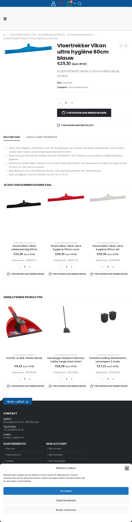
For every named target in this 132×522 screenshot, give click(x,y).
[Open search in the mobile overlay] (79, 3)
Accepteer (66, 490)
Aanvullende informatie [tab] (41, 137)
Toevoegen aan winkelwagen (86, 112)
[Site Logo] (116, 18)
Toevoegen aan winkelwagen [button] (27, 273)
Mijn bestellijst (56, 454)
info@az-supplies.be (13, 437)
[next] (126, 45)
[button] (127, 468)
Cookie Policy (58, 517)
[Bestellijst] (61, 3)
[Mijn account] (53, 3)
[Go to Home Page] (4, 35)
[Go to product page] (24, 216)
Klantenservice (13, 454)
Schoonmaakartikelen (78, 87)
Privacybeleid (72, 517)
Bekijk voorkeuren (66, 509)
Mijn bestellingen (57, 460)
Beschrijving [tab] (11, 137)
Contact (10, 460)
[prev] (121, 45)
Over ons (10, 448)
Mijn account (55, 448)
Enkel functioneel (66, 500)
